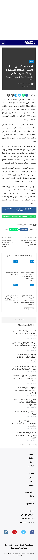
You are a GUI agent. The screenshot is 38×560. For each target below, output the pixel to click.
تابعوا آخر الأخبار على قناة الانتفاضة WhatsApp (18, 216)
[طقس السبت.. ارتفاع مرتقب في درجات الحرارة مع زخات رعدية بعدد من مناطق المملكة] (27, 265)
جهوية (31, 454)
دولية (32, 462)
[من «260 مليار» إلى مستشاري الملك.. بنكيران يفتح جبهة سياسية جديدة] (6, 345)
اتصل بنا (8, 545)
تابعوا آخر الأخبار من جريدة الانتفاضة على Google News (18, 210)
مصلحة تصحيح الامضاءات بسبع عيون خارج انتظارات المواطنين (9, 243)
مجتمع (31, 477)
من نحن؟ (29, 545)
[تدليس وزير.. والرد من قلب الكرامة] (11, 265)
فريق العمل (19, 545)
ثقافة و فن (29, 492)
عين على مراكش (27, 514)
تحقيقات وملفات (27, 522)
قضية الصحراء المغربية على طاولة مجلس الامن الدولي (28, 242)
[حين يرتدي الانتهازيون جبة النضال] (6, 413)
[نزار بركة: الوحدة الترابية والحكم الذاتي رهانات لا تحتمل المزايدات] (6, 356)
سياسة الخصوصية (19, 548)
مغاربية (31, 511)
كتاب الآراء (30, 503)
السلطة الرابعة (28, 518)
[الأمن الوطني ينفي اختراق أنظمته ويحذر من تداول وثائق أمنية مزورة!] (11, 289)
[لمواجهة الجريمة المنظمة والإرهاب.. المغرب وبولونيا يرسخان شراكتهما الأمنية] (6, 390)
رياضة (32, 496)
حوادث (31, 485)
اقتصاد (31, 473)
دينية (32, 481)
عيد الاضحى (19, 224)
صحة (32, 500)
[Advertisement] (19, 20)
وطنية (31, 61)
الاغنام (30, 224)
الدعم (25, 224)
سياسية (30, 465)
